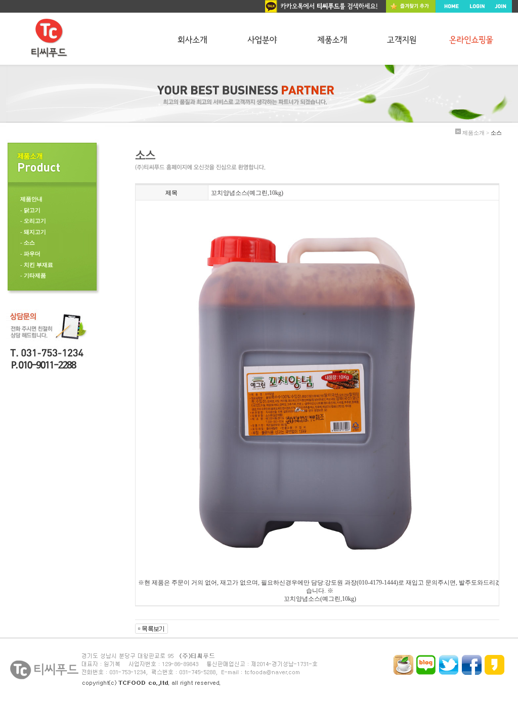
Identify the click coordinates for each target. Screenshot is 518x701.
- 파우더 (30, 254)
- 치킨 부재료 (36, 265)
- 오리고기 (33, 221)
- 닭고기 (30, 210)
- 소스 (27, 242)
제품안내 (31, 199)
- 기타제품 (33, 275)
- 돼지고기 (33, 232)
